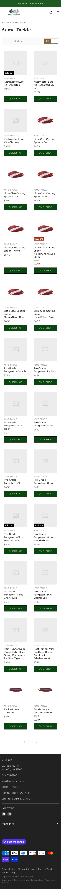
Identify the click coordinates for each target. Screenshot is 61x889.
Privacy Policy (8, 869)
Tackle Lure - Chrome (11, 711)
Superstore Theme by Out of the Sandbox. (23, 880)
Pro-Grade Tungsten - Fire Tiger (13, 425)
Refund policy (8, 872)
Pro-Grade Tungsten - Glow (43, 424)
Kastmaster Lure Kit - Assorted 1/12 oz (44, 84)
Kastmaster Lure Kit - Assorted (14, 83)
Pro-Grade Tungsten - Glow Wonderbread (13, 537)
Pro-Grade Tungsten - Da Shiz (15, 370)
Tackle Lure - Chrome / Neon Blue (43, 712)
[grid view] (47, 41)
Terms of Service (26, 869)
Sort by (18, 41)
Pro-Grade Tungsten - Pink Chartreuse (13, 594)
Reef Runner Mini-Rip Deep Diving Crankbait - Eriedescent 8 (44, 653)
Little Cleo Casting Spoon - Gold (44, 141)
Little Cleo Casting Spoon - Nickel (14, 249)
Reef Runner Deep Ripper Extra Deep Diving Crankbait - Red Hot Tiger (14, 653)
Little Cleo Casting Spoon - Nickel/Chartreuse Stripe (44, 252)
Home (5, 22)
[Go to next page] (36, 742)
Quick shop (15, 98)
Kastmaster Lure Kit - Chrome (14, 141)
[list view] (54, 41)
